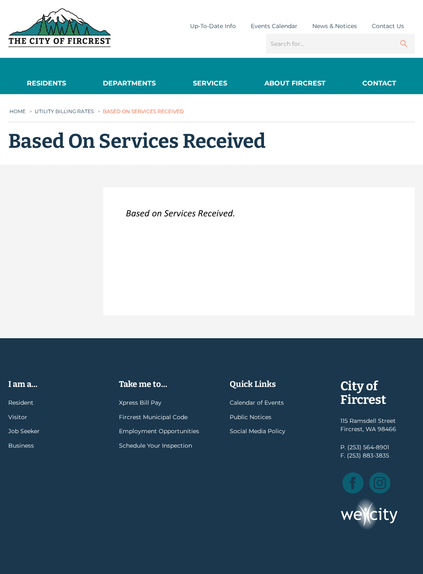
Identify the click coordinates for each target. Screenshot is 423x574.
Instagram (379, 482)
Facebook (353, 482)
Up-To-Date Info (213, 26)
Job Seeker (24, 431)
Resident (20, 402)
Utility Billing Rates (64, 111)
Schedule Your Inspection (155, 445)
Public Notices (250, 417)
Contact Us (388, 26)
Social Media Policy (257, 431)
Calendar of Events (257, 402)
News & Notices (334, 26)
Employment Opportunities (159, 431)
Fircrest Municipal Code (153, 417)
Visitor (17, 417)
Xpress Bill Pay (140, 402)
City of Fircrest (59, 27)
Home (18, 111)
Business (21, 445)
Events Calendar (274, 26)
